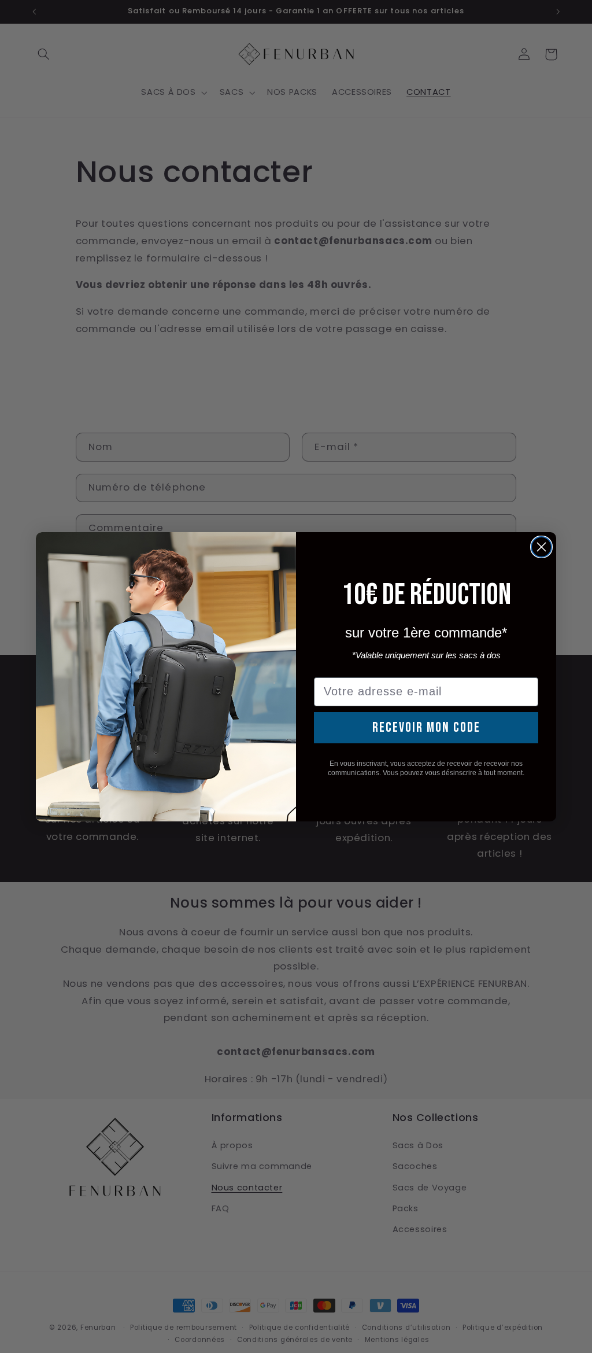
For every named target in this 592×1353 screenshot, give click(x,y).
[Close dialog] (541, 547)
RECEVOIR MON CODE (426, 727)
